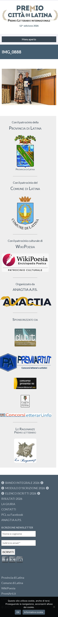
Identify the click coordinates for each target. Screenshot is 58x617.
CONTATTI (8, 509)
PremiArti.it (8, 593)
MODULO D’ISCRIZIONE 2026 (25, 488)
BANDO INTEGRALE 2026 (22, 482)
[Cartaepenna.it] (25, 408)
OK (17, 612)
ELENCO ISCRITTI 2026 (20, 493)
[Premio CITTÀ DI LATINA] (29, 9)
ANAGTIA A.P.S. (11, 520)
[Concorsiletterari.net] (25, 389)
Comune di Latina (12, 583)
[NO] (54, 606)
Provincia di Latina (12, 577)
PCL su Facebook (12, 514)
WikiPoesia (8, 588)
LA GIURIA (8, 504)
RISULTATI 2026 (11, 498)
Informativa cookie (33, 612)
